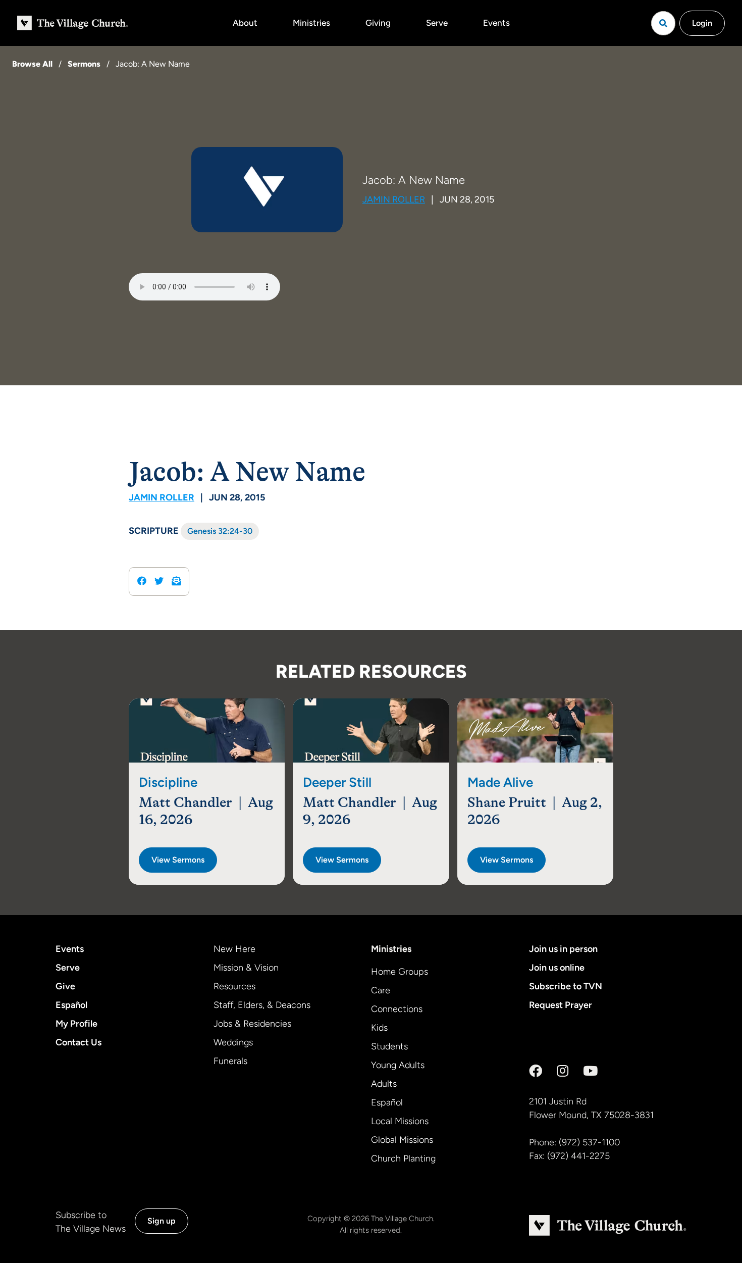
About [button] (245, 23)
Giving (378, 23)
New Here (234, 948)
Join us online (557, 967)
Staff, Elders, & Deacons (262, 1005)
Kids (379, 1027)
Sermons (84, 64)
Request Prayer (560, 1005)
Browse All (32, 64)
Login (702, 23)
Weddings (233, 1042)
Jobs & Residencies (252, 1023)
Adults (384, 1083)
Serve (437, 23)
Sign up (161, 1221)
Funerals (230, 1061)
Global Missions (402, 1139)
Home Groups (399, 971)
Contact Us (78, 1042)
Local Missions (400, 1121)
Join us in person (563, 948)
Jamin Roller (393, 199)
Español (71, 1005)
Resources (234, 986)
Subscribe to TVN (565, 986)
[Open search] (663, 23)
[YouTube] (590, 1071)
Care (380, 990)
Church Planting (403, 1158)
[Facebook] (535, 1071)
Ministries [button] (311, 23)
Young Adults (398, 1065)
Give (65, 986)
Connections (396, 1009)
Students (389, 1046)
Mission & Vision (246, 967)
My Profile (76, 1023)
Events (496, 23)
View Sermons (177, 860)
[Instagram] (562, 1071)
